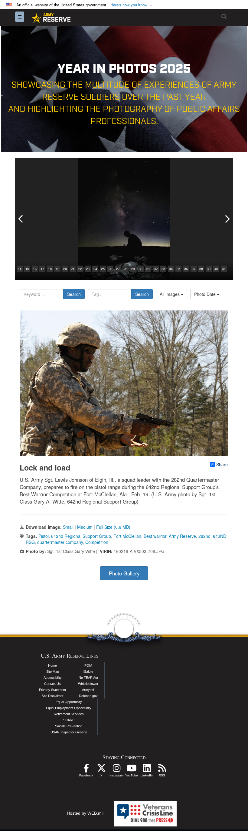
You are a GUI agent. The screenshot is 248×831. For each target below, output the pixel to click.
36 (186, 268)
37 (193, 268)
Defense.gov (88, 696)
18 (50, 268)
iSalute (88, 671)
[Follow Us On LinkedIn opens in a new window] (146, 769)
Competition (96, 542)
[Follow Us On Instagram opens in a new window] (116, 769)
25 (103, 268)
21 (72, 268)
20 (65, 268)
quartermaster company (60, 542)
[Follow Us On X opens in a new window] (101, 769)
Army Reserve (182, 536)
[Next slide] (227, 219)
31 (148, 268)
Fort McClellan (127, 536)
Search (74, 294)
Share (222, 464)
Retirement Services (69, 714)
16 (35, 268)
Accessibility (53, 677)
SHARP (68, 720)
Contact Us (52, 683)
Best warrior (155, 536)
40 (216, 268)
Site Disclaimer (53, 696)
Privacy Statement (52, 690)
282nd (204, 536)
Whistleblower (88, 683)
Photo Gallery (124, 573)
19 (57, 268)
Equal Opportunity (69, 702)
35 (178, 268)
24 (95, 268)
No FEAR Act (88, 677)
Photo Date (205, 294)
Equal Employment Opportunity (68, 708)
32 (156, 268)
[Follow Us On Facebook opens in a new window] (86, 769)
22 (80, 268)
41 (224, 268)
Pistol (43, 536)
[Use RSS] (161, 769)
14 (19, 268)
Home (52, 665)
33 (163, 268)
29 (133, 268)
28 (125, 268)
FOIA (88, 665)
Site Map (52, 671)
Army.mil (88, 690)
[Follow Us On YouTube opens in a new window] (131, 769)
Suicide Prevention (68, 726)
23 (88, 268)
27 (118, 268)
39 (208, 268)
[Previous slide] (21, 219)
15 (27, 268)
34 (171, 268)
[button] (132, 5)
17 (42, 268)
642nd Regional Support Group (81, 536)
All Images (170, 294)
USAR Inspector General (69, 732)
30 (140, 268)
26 (110, 268)
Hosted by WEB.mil (85, 813)
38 (201, 268)
